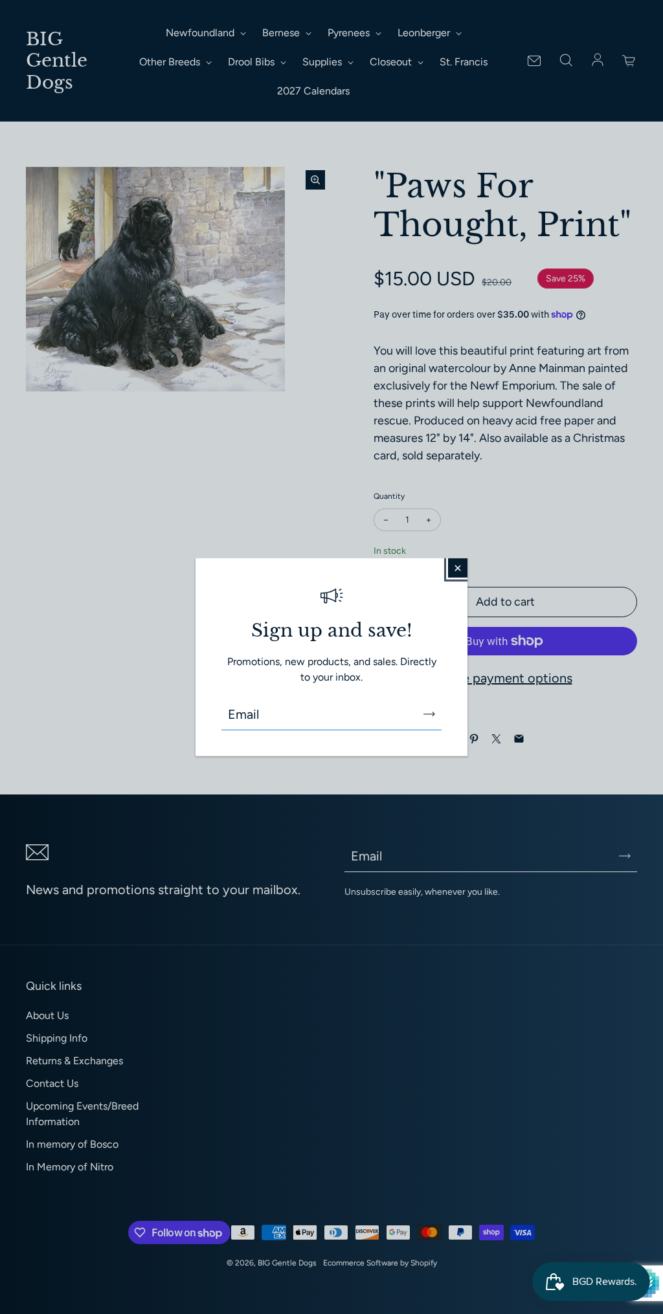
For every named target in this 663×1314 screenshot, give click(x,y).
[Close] (457, 567)
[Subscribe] (429, 714)
